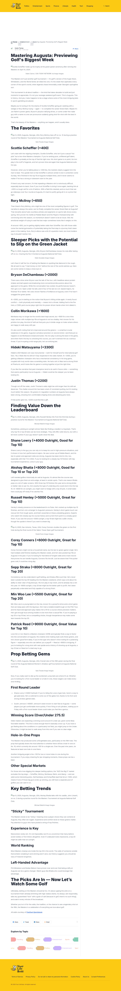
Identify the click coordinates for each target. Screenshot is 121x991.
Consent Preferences (98, 977)
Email (48, 922)
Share (76, 48)
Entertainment (37, 6)
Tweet (27, 922)
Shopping (89, 6)
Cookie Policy (75, 977)
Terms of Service (17, 977)
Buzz (22, 984)
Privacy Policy (30, 977)
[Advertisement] (60, 25)
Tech (81, 6)
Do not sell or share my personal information (53, 977)
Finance (56, 6)
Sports (48, 6)
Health (74, 6)
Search (107, 6)
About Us (86, 977)
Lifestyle (65, 6)
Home (14, 42)
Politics (26, 6)
